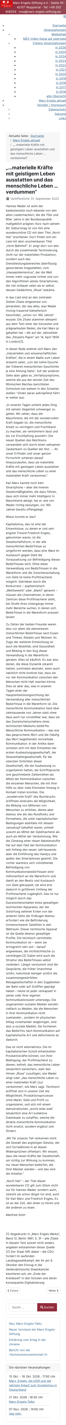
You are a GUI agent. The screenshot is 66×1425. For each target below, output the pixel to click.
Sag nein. (15, 1413)
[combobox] (23, 1307)
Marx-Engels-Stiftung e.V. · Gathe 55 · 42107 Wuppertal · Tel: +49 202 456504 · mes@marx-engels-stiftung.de (35, 7)
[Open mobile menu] (64, 16)
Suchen (49, 1307)
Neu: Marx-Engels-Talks (25, 1323)
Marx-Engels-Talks (22, 1401)
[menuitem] (59, 25)
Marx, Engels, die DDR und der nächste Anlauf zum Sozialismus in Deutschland (33, 1385)
